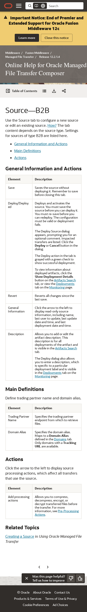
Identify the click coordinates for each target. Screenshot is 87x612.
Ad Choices (60, 605)
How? (52, 125)
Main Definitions (27, 150)
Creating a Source (19, 536)
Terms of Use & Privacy (61, 598)
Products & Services (27, 598)
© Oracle (23, 592)
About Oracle (42, 592)
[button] (19, 6)
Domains (60, 439)
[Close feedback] (27, 578)
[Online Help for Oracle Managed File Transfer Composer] (44, 91)
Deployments (65, 284)
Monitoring (57, 287)
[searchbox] (65, 6)
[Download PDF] (54, 91)
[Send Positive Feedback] (80, 578)
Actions (20, 157)
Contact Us (62, 592)
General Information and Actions (40, 143)
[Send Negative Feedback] (71, 578)
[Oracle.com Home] (8, 5)
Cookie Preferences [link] (36, 605)
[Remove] (43, 5)
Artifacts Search (65, 280)
